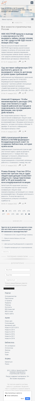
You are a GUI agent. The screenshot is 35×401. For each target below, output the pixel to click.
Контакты (8, 307)
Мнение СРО (17, 221)
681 (22, 214)
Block (22, 398)
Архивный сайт (10, 325)
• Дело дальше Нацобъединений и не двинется (18, 244)
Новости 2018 (10, 338)
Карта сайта (9, 314)
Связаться (8, 362)
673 (14, 211)
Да (4, 17)
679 (13, 214)
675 (24, 211)
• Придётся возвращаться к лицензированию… (18, 247)
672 (10, 211)
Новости (18, 23)
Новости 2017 (10, 336)
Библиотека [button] (9, 342)
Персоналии (9, 298)
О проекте (8, 300)
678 (8, 214)
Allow (27, 398)
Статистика (9, 348)
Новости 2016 (10, 334)
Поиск (7, 364)
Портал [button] (8, 293)
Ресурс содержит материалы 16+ (17, 376)
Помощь (8, 305)
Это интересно (10, 346)
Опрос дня (8, 321)
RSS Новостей (10, 309)
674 (19, 211)
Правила (8, 303)
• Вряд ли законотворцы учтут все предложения (13, 239)
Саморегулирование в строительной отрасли (17, 373)
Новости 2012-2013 (12, 327)
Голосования (9, 323)
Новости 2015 (10, 332)
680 (17, 214)
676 (28, 211)
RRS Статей (9, 311)
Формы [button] (8, 358)
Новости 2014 (10, 330)
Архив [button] (7, 318)
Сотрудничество (11, 296)
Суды (7, 354)
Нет (5, 14)
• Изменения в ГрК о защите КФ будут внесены (18, 234)
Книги (7, 352)
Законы (7, 350)
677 (3, 214)
